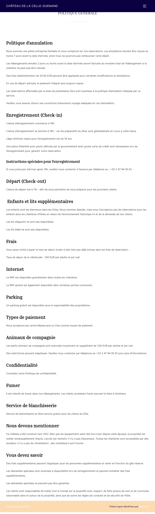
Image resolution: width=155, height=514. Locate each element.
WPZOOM (144, 506)
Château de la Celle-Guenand (32, 6)
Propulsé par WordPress (18, 506)
